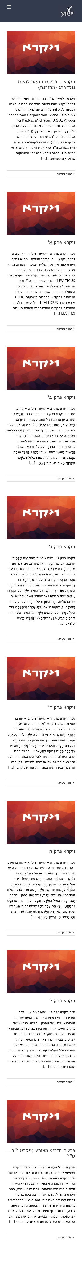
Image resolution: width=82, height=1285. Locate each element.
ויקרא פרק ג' (62, 546)
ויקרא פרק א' (61, 242)
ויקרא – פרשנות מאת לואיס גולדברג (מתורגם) (46, 84)
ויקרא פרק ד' (61, 707)
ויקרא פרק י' (62, 1000)
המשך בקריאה (65, 174)
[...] (44, 158)
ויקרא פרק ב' (61, 397)
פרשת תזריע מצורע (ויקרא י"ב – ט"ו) (41, 1153)
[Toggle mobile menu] (9, 7)
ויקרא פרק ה (62, 851)
